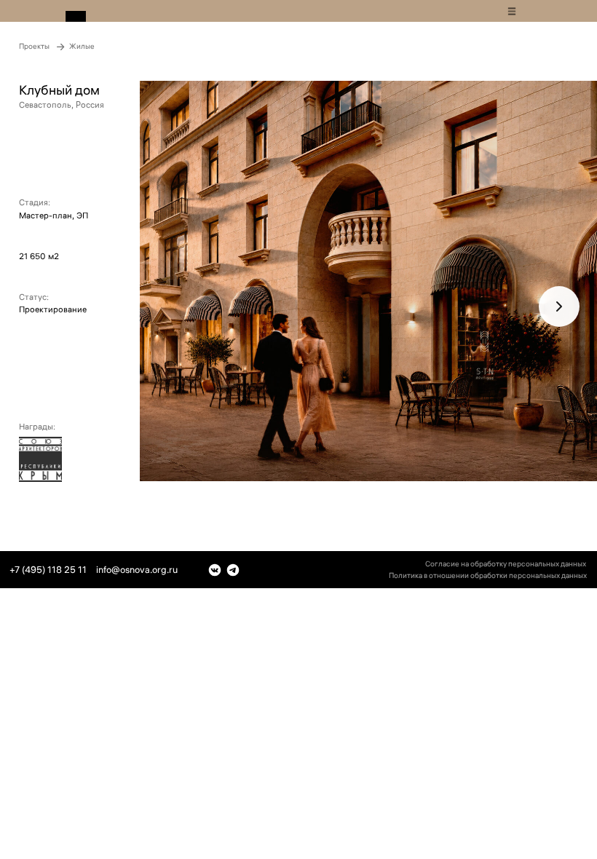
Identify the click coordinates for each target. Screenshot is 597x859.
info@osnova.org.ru (137, 569)
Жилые (82, 46)
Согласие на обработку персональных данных (505, 564)
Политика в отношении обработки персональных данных (488, 575)
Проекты (34, 46)
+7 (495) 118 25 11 (48, 569)
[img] (512, 11)
